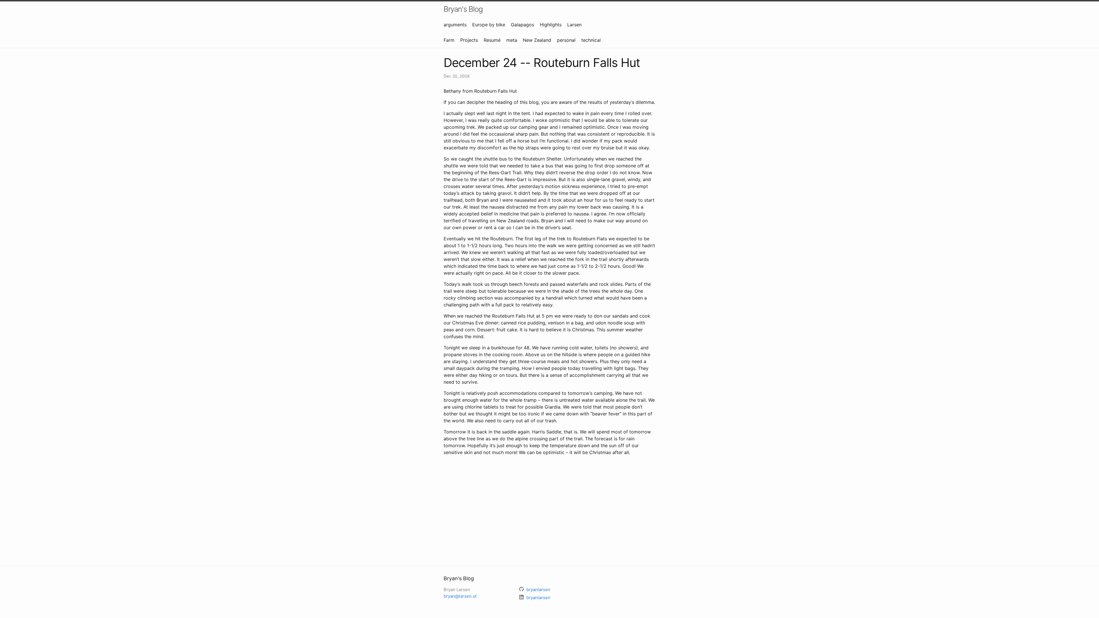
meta (511, 40)
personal (566, 40)
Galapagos (522, 24)
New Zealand (537, 40)
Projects (469, 40)
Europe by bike (488, 24)
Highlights (551, 24)
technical (591, 40)
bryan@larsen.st (460, 596)
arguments (455, 24)
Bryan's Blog (463, 9)
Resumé (492, 40)
